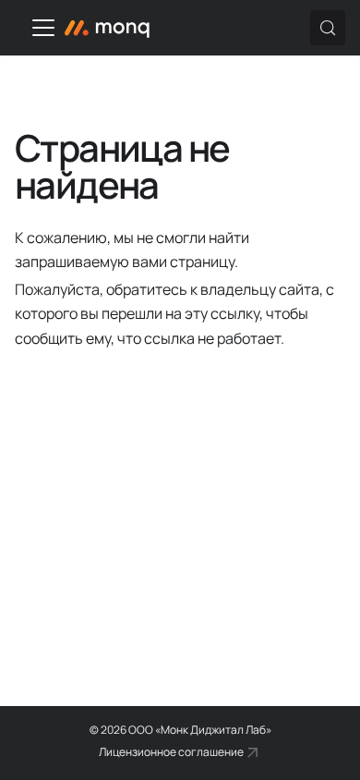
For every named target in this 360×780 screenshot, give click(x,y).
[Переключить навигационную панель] (43, 28)
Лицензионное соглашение (171, 752)
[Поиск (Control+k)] (327, 27)
